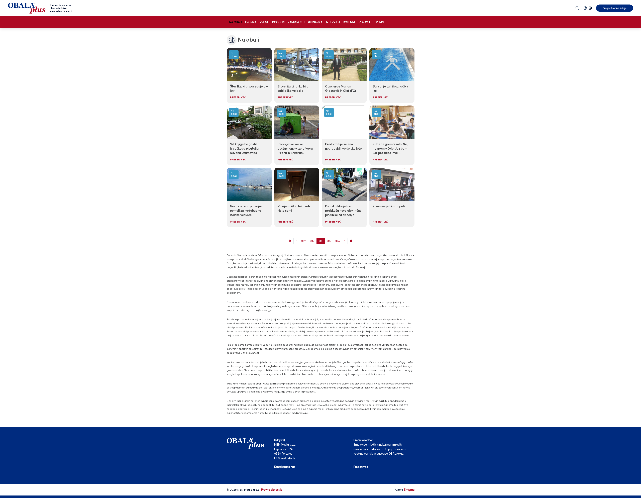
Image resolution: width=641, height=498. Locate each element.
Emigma (409, 489)
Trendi (379, 22)
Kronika (250, 22)
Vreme (264, 22)
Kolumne (350, 22)
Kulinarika (315, 22)
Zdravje (365, 22)
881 (321, 241)
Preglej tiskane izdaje (614, 8)
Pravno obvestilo (271, 489)
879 (303, 241)
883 (337, 241)
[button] (585, 8)
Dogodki (278, 22)
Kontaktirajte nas (284, 467)
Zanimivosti (296, 22)
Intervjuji (333, 22)
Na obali (235, 22)
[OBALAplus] (40, 8)
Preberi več (361, 467)
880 (312, 241)
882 (329, 241)
